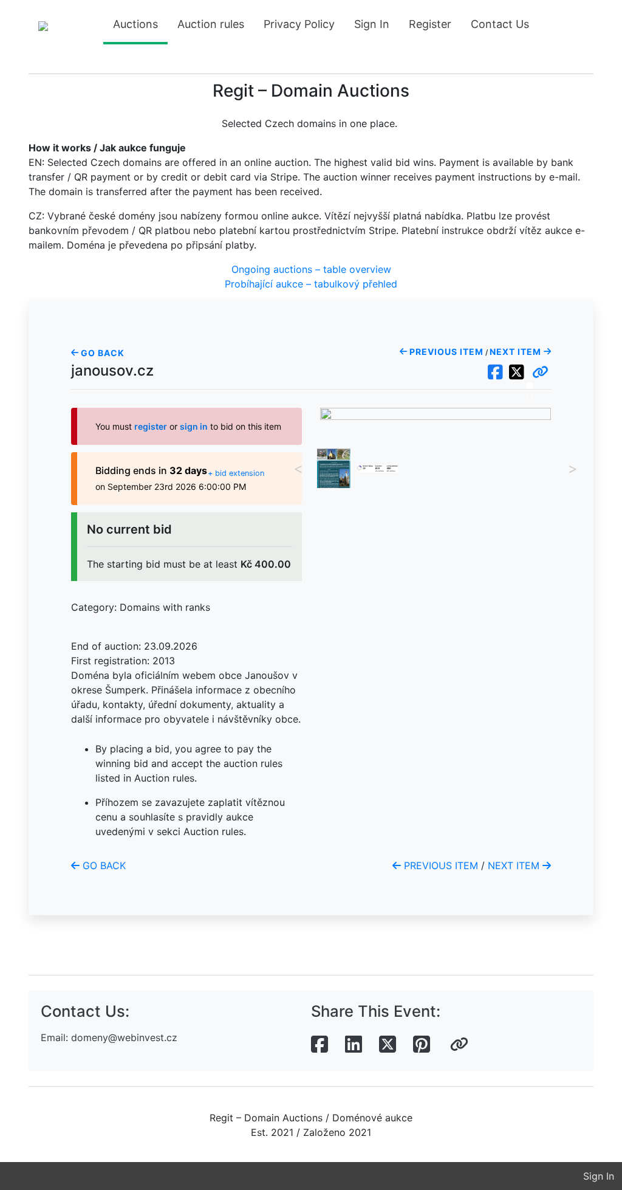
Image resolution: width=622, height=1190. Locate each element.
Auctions (135, 24)
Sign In (371, 24)
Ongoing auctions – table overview (311, 269)
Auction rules (210, 24)
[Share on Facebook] (319, 1044)
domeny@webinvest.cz (124, 1037)
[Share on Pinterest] (421, 1044)
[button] (540, 372)
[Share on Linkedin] (353, 1044)
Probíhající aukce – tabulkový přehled (311, 284)
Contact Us (500, 24)
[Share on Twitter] (387, 1044)
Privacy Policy (299, 24)
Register (430, 24)
